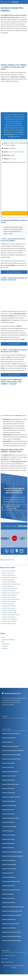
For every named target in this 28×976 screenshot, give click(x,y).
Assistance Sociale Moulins (8, 792)
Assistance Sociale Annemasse (9, 582)
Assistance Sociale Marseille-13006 (10, 599)
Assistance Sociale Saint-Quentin (10, 771)
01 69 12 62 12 (12, 159)
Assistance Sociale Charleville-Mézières (11, 940)
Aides (3, 637)
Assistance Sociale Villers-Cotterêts (10, 797)
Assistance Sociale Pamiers (8, 603)
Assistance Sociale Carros (8, 898)
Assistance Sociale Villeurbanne (9, 577)
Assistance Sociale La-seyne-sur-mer (10, 593)
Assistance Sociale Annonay (8, 919)
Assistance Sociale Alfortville (9, 621)
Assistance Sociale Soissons (9, 776)
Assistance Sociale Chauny (8, 780)
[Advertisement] (14, 49)
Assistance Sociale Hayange (8, 617)
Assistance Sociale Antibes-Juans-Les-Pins (12, 911)
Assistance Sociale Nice (7, 873)
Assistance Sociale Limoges (8, 608)
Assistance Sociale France (8, 560)
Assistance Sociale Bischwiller (9, 610)
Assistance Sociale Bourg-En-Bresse (10, 733)
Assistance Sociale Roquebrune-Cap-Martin (12, 856)
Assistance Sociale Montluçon (9, 805)
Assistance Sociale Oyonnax (9, 738)
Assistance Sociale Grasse (8, 843)
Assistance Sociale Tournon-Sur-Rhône (11, 932)
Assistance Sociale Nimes (8, 573)
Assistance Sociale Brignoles (9, 597)
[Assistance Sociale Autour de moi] (9, 2)
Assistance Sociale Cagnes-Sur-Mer (10, 923)
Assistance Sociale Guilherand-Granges (11, 936)
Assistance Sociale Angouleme (9, 595)
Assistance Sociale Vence (8, 847)
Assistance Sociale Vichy (8, 809)
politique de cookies (9, 955)
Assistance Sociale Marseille (9, 590)
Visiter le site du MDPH (14, 344)
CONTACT (6, 958)
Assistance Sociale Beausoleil (9, 864)
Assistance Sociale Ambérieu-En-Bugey (11, 754)
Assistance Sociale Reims (8, 586)
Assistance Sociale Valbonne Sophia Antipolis (13, 906)
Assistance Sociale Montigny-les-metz (11, 584)
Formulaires (5, 646)
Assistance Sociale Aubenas (8, 928)
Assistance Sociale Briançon (8, 835)
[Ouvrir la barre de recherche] (22, 2)
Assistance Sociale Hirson (8, 788)
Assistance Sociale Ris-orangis (9, 612)
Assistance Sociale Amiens (8, 579)
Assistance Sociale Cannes (8, 885)
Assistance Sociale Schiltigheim (9, 619)
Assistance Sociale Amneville (9, 623)
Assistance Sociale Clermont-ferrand (10, 614)
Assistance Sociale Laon (8, 767)
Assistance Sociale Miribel (8, 763)
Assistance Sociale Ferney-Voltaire (10, 746)
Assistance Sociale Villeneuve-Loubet (11, 881)
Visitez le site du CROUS (14, 375)
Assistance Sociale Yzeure (8, 822)
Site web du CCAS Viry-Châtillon (14, 272)
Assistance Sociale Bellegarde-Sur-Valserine (12, 750)
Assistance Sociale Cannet (8, 839)
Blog (3, 641)
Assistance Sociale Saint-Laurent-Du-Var (12, 915)
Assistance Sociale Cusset (8, 814)
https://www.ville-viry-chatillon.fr (16, 152)
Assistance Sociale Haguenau (9, 601)
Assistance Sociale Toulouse (8, 575)
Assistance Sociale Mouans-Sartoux (10, 890)
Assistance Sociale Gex (7, 742)
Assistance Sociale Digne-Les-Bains (10, 818)
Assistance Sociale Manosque (9, 826)
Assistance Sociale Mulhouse (9, 571)
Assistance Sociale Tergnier (8, 801)
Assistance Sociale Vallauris (8, 860)
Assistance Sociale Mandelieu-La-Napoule (12, 852)
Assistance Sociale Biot (7, 894)
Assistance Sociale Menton (8, 902)
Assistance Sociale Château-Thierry (10, 784)
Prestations (5, 648)
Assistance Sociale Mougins (8, 877)
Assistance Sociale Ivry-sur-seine (10, 588)
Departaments (5, 644)
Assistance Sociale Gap (7, 830)
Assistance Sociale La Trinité (9, 868)
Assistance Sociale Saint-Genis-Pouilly (11, 759)
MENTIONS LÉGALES (8, 962)
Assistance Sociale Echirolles (9, 606)
